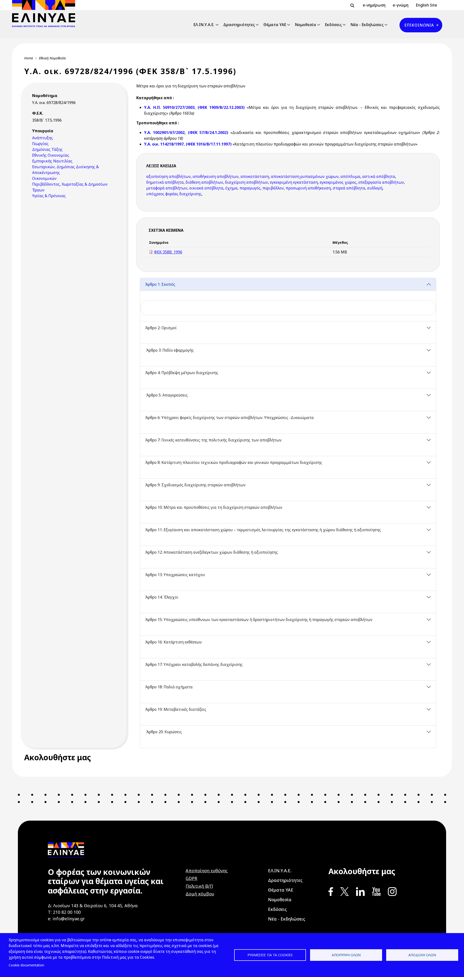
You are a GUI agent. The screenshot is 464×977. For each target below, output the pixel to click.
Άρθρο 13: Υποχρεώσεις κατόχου (175, 574)
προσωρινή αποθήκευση (308, 188)
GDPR (191, 878)
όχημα (231, 188)
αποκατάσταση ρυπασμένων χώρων (305, 176)
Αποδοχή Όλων (422, 955)
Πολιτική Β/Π (199, 886)
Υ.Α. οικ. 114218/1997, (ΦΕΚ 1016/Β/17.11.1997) (188, 144)
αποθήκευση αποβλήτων (216, 176)
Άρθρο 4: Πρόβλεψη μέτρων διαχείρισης (182, 372)
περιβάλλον (273, 188)
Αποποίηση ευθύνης (207, 870)
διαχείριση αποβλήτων (246, 182)
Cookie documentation (26, 965)
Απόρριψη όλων (346, 955)
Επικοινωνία (419, 25)
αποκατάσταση (254, 176)
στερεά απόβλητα (349, 188)
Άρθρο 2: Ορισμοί (161, 327)
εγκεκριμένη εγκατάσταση (294, 182)
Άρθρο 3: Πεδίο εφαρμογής (169, 350)
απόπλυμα (350, 176)
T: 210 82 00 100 (64, 912)
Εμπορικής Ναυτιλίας (52, 161)
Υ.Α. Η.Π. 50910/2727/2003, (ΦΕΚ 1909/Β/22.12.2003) (194, 107)
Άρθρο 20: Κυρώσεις (163, 731)
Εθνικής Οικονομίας (50, 155)
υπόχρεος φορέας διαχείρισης (174, 193)
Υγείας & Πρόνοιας (49, 195)
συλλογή (374, 188)
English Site (426, 5)
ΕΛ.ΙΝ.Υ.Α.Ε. (203, 24)
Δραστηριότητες (239, 24)
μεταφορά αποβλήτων (166, 188)
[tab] (288, 299)
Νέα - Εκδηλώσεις (367, 24)
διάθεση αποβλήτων (204, 182)
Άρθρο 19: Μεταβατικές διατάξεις (176, 709)
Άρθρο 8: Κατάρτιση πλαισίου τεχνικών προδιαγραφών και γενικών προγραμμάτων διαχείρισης (234, 462)
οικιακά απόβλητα (206, 188)
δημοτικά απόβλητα (165, 182)
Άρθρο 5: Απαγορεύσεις (166, 395)
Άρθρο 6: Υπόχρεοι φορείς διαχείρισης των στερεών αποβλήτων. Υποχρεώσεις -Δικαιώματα (230, 417)
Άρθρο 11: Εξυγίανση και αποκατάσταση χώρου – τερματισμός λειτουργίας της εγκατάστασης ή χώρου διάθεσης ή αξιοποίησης (263, 529)
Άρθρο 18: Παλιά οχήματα (169, 687)
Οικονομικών (44, 178)
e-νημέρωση (374, 5)
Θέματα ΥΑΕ (274, 24)
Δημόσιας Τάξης (47, 149)
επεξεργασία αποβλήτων (381, 182)
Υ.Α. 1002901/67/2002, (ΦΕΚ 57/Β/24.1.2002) (186, 132)
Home (28, 58)
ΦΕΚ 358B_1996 (168, 252)
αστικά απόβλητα (378, 176)
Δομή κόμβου (200, 894)
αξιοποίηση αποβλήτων (168, 176)
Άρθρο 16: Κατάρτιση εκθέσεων (173, 642)
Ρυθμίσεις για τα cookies (270, 955)
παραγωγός (250, 188)
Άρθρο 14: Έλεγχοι (162, 597)
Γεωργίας (40, 143)
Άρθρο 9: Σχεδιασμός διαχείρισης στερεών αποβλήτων (195, 485)
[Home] (45, 13)
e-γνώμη (400, 5)
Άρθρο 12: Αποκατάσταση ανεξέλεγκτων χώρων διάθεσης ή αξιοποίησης (211, 552)
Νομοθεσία (305, 24)
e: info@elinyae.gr (66, 918)
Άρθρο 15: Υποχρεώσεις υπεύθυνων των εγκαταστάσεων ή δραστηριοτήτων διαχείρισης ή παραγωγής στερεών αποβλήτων (258, 619)
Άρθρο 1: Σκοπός (160, 284)
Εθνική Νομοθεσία (52, 58)
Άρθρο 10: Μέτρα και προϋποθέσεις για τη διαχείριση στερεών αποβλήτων (214, 507)
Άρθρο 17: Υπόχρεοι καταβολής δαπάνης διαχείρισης (194, 664)
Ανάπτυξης (42, 137)
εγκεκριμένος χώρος (338, 182)
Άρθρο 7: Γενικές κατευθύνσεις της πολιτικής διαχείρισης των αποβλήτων (213, 440)
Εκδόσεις (333, 24)
